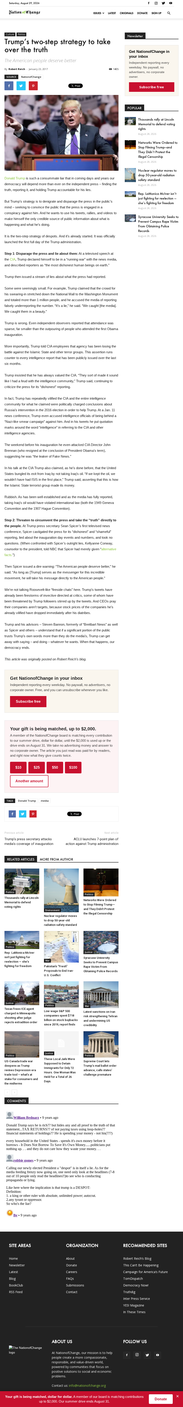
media (45, 800)
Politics (21, 34)
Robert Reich (16, 69)
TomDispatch (133, 1278)
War (47, 960)
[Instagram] (156, 3)
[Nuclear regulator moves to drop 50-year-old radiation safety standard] (61, 890)
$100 (73, 767)
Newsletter (17, 1265)
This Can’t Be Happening (140, 1265)
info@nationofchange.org (87, 1385)
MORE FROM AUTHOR (56, 859)
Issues (97, 13)
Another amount (29, 781)
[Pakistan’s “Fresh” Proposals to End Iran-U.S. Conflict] (61, 947)
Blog (12, 1278)
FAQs (70, 1278)
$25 (37, 767)
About (70, 1258)
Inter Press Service (136, 1298)
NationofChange (31, 76)
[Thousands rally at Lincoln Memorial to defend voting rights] (21, 881)
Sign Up (156, 13)
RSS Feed (16, 1292)
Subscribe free (28, 701)
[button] (168, 13)
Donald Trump (14, 178)
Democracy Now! (135, 1285)
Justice (88, 952)
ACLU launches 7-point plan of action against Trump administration (92, 841)
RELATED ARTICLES (20, 859)
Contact (71, 1292)
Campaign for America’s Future (145, 1272)
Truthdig (129, 1292)
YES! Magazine (133, 1305)
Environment (52, 910)
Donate (142, 13)
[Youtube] (170, 3)
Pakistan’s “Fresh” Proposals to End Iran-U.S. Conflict (59, 971)
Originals (126, 13)
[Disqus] (61, 1165)
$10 (18, 767)
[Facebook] (148, 3)
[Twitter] (163, 3)
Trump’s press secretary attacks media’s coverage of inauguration (28, 841)
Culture (10, 34)
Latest (112, 13)
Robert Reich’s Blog (137, 1258)
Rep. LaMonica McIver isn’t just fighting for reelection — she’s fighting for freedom (157, 198)
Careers (71, 1272)
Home (13, 1258)
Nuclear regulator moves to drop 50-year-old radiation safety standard (60, 920)
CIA (12, 259)
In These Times (134, 1312)
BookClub (16, 1285)
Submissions (75, 1285)
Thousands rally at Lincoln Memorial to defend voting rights (21, 902)
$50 (55, 767)
